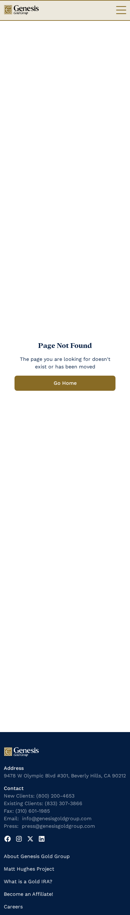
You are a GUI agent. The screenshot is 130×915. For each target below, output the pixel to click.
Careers (13, 907)
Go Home (65, 383)
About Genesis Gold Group (37, 856)
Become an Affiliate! (28, 894)
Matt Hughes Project (29, 869)
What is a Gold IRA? (28, 881)
